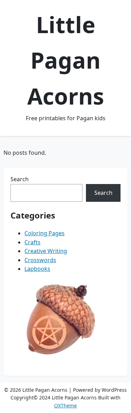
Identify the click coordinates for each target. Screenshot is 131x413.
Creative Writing (45, 251)
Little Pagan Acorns (65, 60)
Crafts (32, 242)
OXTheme (65, 405)
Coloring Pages (44, 233)
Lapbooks (37, 269)
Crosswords (40, 260)
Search (19, 179)
